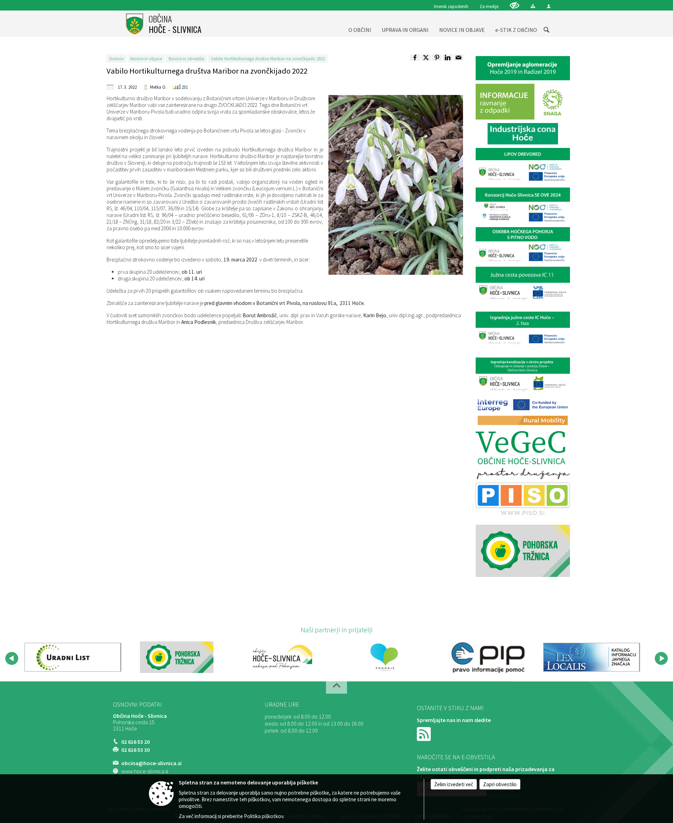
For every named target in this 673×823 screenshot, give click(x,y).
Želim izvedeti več (453, 784)
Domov (116, 58)
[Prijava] (548, 6)
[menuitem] (359, 24)
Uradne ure (282, 704)
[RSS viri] (424, 733)
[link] (415, 57)
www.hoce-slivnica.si (144, 771)
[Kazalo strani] (533, 6)
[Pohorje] (384, 657)
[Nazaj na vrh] (336, 687)
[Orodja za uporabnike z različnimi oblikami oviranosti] (514, 5)
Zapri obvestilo (500, 784)
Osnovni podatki (137, 704)
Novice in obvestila (186, 58)
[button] (11, 658)
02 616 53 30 (135, 749)
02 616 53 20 (135, 741)
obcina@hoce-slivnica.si (151, 763)
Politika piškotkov (263, 816)
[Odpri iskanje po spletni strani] (546, 30)
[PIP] (488, 657)
